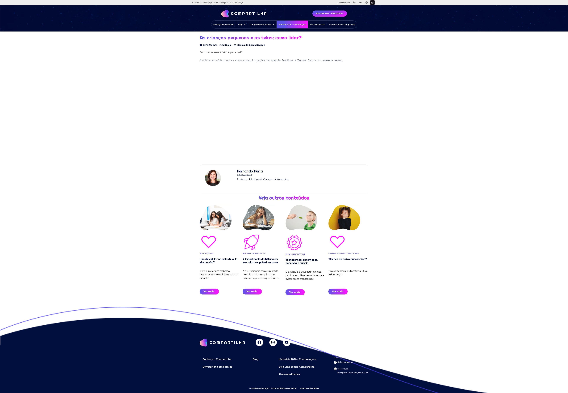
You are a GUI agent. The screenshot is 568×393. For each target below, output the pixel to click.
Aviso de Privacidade (309, 388)
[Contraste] (366, 2)
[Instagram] (273, 342)
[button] (242, 24)
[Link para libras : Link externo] (372, 2)
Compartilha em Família (217, 366)
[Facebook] (259, 342)
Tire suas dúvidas (289, 374)
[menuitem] (201, 2)
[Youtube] (286, 342)
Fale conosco (345, 362)
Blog (255, 359)
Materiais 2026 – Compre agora (297, 359)
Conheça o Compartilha (217, 359)
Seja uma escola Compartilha (296, 366)
